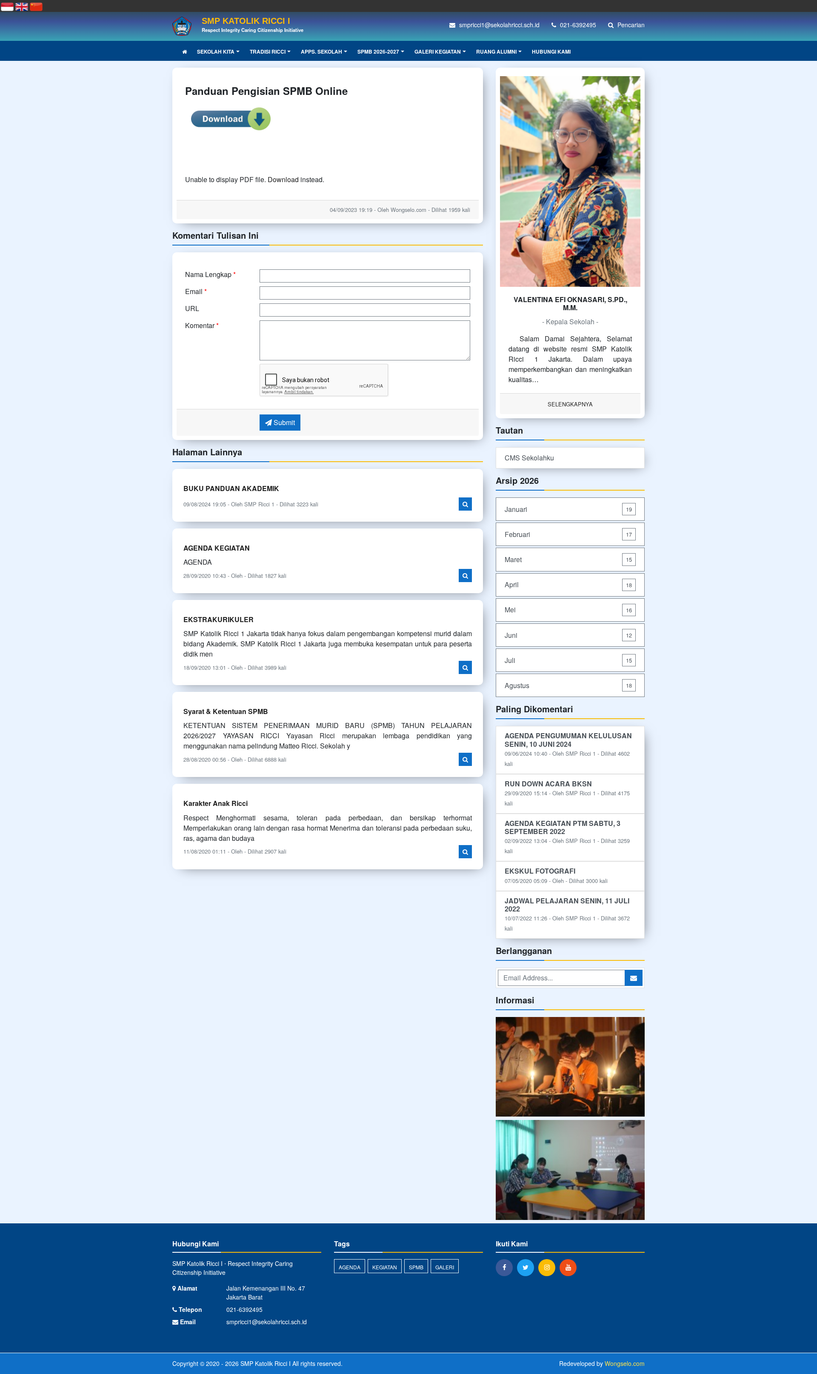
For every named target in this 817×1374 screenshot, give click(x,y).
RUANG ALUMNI (496, 51)
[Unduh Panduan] (231, 118)
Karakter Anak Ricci (215, 803)
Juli (568, 660)
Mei (568, 609)
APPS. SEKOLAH (321, 51)
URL (192, 308)
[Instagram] (549, 1267)
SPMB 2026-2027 (378, 51)
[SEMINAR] (570, 1171)
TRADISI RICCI (268, 51)
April (568, 584)
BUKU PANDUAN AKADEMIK (231, 488)
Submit (283, 422)
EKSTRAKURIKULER (218, 619)
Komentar (202, 325)
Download (283, 179)
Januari (568, 509)
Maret (568, 559)
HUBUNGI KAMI (551, 51)
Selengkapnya (570, 404)
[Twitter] (527, 1267)
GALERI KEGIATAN (437, 51)
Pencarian (630, 24)
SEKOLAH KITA (215, 51)
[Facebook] (506, 1267)
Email (196, 291)
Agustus (568, 685)
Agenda (349, 1267)
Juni (568, 635)
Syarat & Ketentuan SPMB (225, 711)
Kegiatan (384, 1267)
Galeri (444, 1267)
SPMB (416, 1267)
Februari (568, 534)
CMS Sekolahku (529, 458)
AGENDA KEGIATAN (216, 548)
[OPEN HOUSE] (570, 1067)
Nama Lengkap (210, 274)
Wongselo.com (625, 1363)
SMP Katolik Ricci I (265, 1363)
